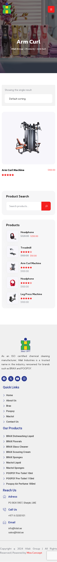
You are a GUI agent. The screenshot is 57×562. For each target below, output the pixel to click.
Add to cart (28, 139)
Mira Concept (34, 552)
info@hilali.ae (15, 528)
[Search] (46, 206)
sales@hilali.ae (16, 532)
